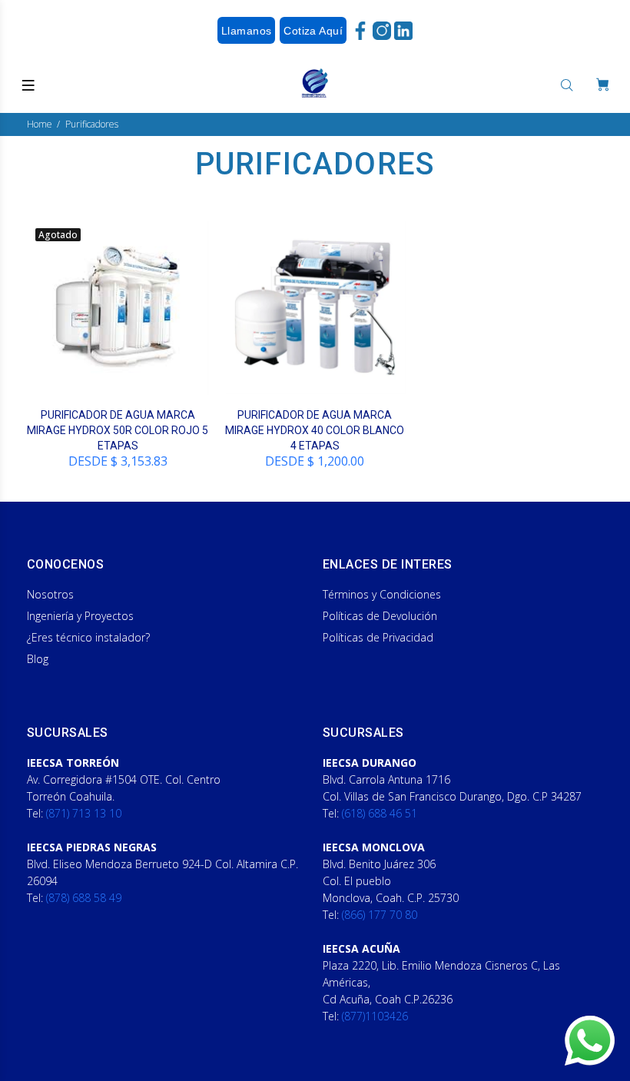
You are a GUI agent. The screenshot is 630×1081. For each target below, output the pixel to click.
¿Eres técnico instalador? (88, 637)
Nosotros (50, 594)
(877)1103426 (375, 1016)
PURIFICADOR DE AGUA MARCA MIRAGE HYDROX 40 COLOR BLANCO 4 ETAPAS (314, 430)
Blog (37, 659)
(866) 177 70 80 (379, 914)
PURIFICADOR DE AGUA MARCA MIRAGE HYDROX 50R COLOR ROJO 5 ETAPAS (117, 430)
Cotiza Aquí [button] (313, 31)
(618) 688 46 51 (379, 813)
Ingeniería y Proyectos (80, 615)
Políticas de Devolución (380, 615)
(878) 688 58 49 (83, 897)
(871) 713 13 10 (83, 813)
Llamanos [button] (246, 31)
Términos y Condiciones (382, 594)
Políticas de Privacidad (378, 637)
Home (39, 124)
